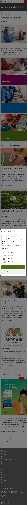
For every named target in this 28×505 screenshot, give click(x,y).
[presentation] (12, 252)
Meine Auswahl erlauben (13, 272)
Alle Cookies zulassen (13, 267)
